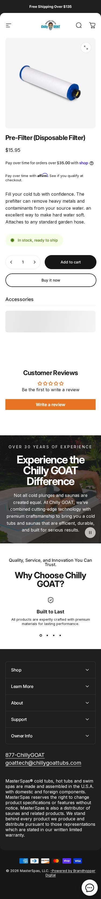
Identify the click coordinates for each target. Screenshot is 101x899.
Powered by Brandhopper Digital (70, 872)
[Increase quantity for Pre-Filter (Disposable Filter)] (34, 262)
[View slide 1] (41, 635)
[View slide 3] (54, 635)
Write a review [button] (50, 404)
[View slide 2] (47, 635)
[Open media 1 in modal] (86, 47)
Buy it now (50, 280)
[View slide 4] (60, 635)
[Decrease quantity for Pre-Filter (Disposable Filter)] (11, 262)
